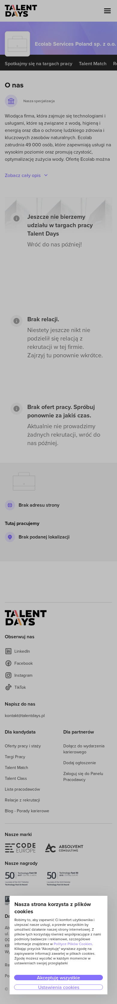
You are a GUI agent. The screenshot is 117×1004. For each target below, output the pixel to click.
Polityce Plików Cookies (73, 943)
